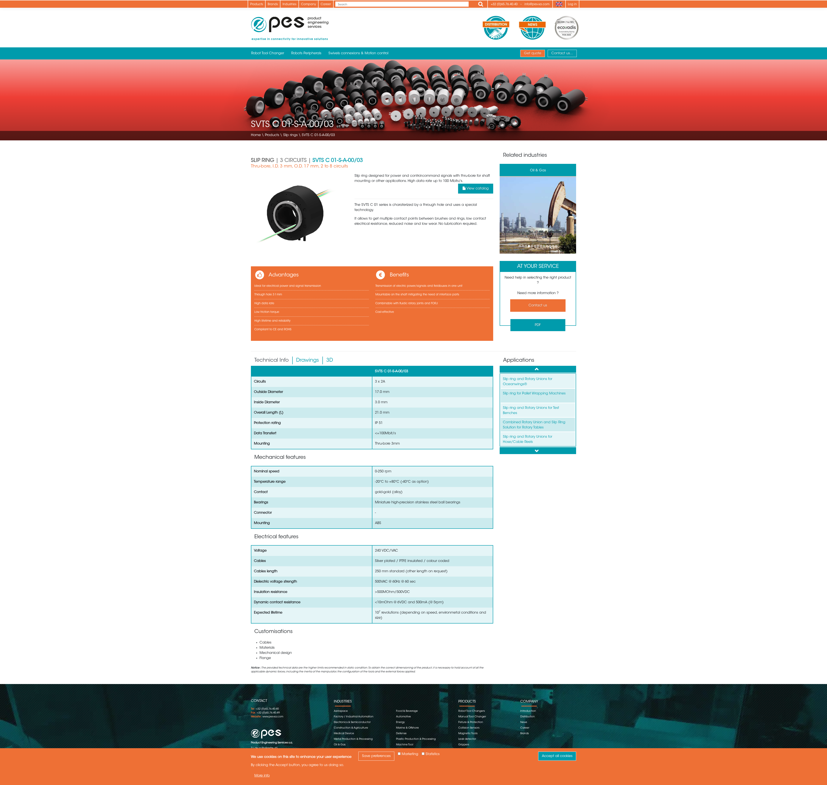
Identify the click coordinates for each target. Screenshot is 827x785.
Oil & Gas (339, 744)
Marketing (410, 754)
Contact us (538, 305)
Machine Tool (538, 170)
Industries (289, 4)
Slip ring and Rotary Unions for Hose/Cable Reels (527, 439)
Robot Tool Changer (267, 53)
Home (256, 135)
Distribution (527, 716)
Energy (400, 722)
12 (553, 246)
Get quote (532, 53)
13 (556, 246)
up (538, 369)
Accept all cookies (557, 756)
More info (262, 775)
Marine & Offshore (407, 728)
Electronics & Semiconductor (352, 722)
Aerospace (341, 711)
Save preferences (376, 756)
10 (547, 246)
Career (326, 4)
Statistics (433, 754)
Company (308, 4)
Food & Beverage (407, 711)
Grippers (463, 744)
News (523, 722)
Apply (480, 4)
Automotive (403, 716)
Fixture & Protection (470, 722)
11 (550, 246)
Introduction (528, 711)
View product (538, 215)
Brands (273, 4)
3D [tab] (329, 360)
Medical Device (344, 733)
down (538, 450)
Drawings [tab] (307, 360)
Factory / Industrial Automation (353, 716)
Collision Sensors (468, 728)
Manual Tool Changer (472, 716)
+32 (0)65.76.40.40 (504, 4)
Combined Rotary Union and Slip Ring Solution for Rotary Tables (534, 425)
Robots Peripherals (306, 53)
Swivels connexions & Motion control (358, 53)
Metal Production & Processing (353, 739)
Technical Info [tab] (271, 360)
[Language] (559, 4)
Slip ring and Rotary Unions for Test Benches (531, 410)
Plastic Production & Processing (416, 739)
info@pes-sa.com (536, 4)
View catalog (477, 188)
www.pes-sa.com (273, 716)
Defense (401, 733)
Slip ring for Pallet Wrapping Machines (534, 393)
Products (256, 4)
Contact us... (562, 53)
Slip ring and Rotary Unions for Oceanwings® (527, 381)
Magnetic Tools (467, 733)
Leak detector (467, 739)
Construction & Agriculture (351, 728)
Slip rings (290, 135)
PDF (538, 325)
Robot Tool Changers (471, 711)
